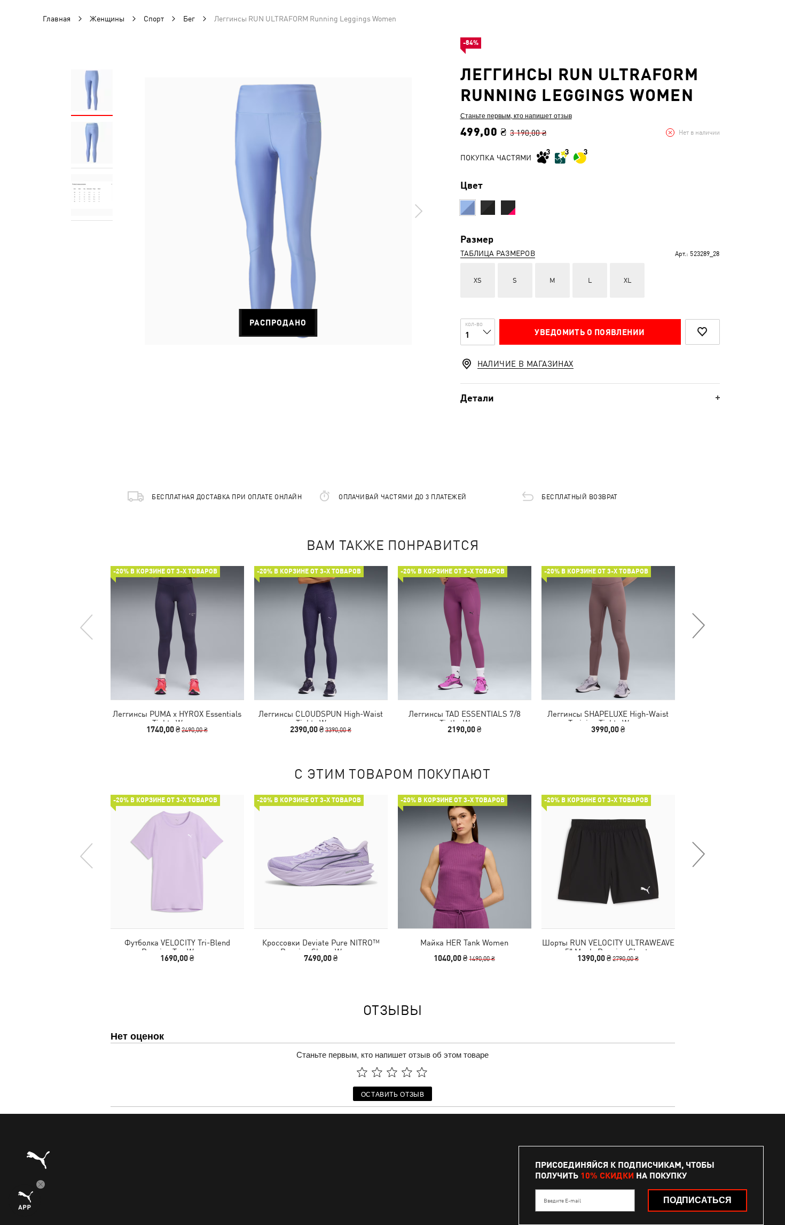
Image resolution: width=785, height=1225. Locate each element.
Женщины (107, 18)
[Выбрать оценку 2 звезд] (377, 1072)
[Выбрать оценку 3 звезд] (392, 1072)
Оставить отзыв (393, 1093)
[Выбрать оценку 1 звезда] (362, 1072)
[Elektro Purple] (467, 207)
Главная (56, 18)
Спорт (154, 18)
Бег (189, 18)
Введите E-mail (562, 1200)
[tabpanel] (278, 211)
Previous (87, 626)
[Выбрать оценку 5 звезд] (422, 1072)
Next (418, 211)
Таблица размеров (497, 253)
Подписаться (697, 1200)
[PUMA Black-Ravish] (508, 207)
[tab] (590, 398)
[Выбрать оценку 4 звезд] (407, 1072)
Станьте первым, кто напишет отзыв (516, 115)
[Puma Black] (488, 207)
